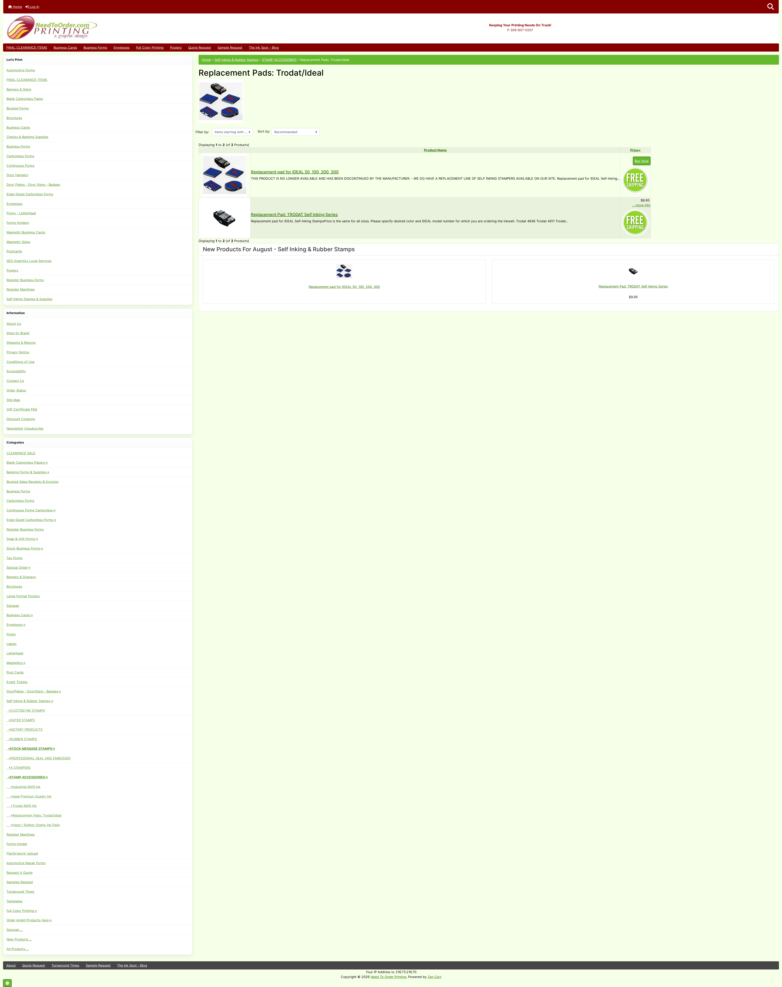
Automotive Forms (21, 70)
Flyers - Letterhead (21, 213)
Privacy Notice (18, 352)
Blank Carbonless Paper (25, 99)
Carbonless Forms (20, 156)
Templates (14, 901)
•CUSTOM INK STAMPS (26, 710)
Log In (34, 7)
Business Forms (95, 47)
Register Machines (21, 289)
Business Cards (65, 47)
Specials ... (15, 930)
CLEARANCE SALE (21, 453)
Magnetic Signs (18, 242)
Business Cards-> (20, 615)
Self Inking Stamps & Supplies (29, 299)
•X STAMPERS (19, 768)
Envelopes (122, 47)
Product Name (435, 150)
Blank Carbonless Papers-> (27, 462)
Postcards (14, 251)
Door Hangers (17, 175)
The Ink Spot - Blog (264, 47)
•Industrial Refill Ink (24, 787)
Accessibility (16, 371)
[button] (770, 7)
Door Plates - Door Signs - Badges (33, 185)
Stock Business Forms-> (25, 548)
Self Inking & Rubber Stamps (236, 60)
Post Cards (15, 672)
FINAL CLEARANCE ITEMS (26, 47)
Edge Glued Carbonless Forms (30, 194)
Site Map (13, 400)
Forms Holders (18, 223)
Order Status (16, 390)
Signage (13, 606)
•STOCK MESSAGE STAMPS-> (31, 749)
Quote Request (199, 47)
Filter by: (202, 132)
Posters (176, 47)
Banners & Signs (19, 89)
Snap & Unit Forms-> (22, 539)
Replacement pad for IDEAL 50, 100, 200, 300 (295, 171)
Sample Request (229, 47)
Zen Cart (434, 977)
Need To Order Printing (388, 977)
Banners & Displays (21, 577)
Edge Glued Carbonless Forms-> (31, 520)
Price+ (635, 150)
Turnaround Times (20, 892)
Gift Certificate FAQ (22, 409)
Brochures (14, 118)
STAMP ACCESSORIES (279, 60)
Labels (11, 644)
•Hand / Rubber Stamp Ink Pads (33, 825)
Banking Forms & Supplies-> (28, 472)
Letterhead (15, 653)
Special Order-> (18, 567)
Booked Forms (18, 108)
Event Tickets (17, 682)
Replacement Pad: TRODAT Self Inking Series (294, 214)
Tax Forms (14, 558)
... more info (641, 205)
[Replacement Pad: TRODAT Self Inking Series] (224, 217)
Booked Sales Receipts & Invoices (32, 482)
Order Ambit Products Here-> (29, 920)
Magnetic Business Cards (26, 232)
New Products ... (19, 939)
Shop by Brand (18, 333)
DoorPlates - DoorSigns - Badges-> (34, 691)
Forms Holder (17, 844)
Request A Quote (20, 873)
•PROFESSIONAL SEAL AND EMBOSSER (38, 758)
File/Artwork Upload (22, 853)
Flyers (11, 634)
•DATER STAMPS (21, 720)
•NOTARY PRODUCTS (25, 729)
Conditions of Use (20, 362)
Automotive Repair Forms (26, 863)
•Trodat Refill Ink (22, 806)
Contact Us (15, 381)
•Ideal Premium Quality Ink (29, 796)
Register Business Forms (25, 280)
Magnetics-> (16, 663)
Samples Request (20, 882)
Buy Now (642, 161)
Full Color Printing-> (22, 911)
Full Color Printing (150, 47)
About (11, 965)
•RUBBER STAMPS (22, 739)
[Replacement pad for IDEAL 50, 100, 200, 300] (224, 175)
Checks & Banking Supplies (27, 137)
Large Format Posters (23, 596)
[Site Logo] (132, 27)
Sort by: (264, 131)
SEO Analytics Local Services (29, 261)
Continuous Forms (20, 166)
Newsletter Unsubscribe (25, 428)
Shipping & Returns (21, 343)
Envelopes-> (16, 625)
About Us (14, 324)
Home (17, 7)
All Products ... (18, 949)
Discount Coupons (21, 419)
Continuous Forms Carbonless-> (31, 510)
